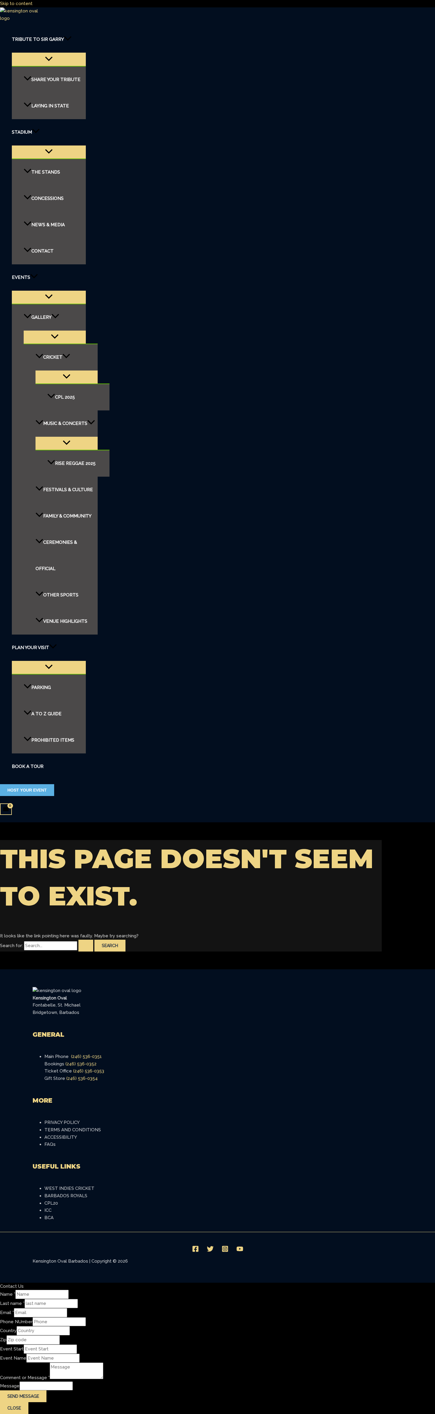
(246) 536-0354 (82, 1078)
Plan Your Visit (30, 647)
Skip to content (16, 3)
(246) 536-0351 (86, 1056)
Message (10, 1386)
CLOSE (14, 1408)
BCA (49, 1217)
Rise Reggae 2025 (75, 463)
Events (21, 277)
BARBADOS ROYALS (65, 1195)
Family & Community (67, 515)
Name (7, 1294)
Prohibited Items (52, 739)
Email (7, 1312)
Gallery (41, 317)
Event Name (13, 1358)
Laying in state (50, 105)
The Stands (45, 171)
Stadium (22, 132)
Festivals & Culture (68, 489)
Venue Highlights (65, 621)
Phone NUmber (16, 1321)
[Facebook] (195, 1250)
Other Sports (60, 594)
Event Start (12, 1349)
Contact (42, 250)
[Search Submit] (85, 946)
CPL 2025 (65, 396)
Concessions (47, 198)
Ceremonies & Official (56, 555)
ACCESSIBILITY (60, 1137)
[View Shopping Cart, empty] (6, 809)
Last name (12, 1303)
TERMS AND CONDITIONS (72, 1130)
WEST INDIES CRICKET (69, 1188)
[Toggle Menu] (49, 59)
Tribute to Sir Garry (38, 39)
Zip (3, 1339)
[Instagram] (225, 1250)
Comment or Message (25, 1377)
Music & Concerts (65, 423)
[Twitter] (210, 1250)
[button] (68, 39)
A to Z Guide (46, 713)
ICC (47, 1210)
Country (8, 1330)
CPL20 (51, 1203)
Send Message (23, 1396)
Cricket (52, 357)
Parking (41, 687)
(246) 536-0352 (80, 1064)
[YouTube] (239, 1250)
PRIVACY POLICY (62, 1122)
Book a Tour (28, 766)
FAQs (50, 1144)
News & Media (48, 224)
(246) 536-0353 (88, 1071)
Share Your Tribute (55, 79)
